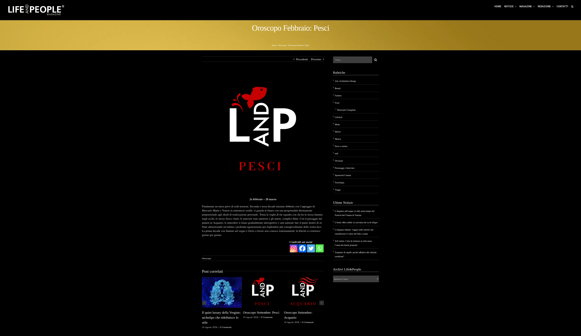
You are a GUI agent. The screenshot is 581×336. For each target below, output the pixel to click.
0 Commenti (225, 327)
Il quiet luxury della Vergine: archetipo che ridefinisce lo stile (221, 317)
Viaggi (338, 189)
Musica (338, 138)
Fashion (338, 95)
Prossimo (316, 59)
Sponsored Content (343, 175)
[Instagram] (294, 248)
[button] (572, 6)
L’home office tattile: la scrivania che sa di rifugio (356, 222)
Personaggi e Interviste (344, 167)
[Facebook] (302, 248)
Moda (337, 124)
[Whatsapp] (320, 248)
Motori (338, 131)
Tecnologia (339, 182)
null (336, 153)
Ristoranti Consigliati (346, 109)
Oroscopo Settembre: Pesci (261, 312)
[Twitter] (311, 248)
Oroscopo (206, 258)
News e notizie (341, 146)
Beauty (338, 88)
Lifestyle (338, 117)
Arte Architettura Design (345, 81)
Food (337, 102)
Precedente (302, 59)
